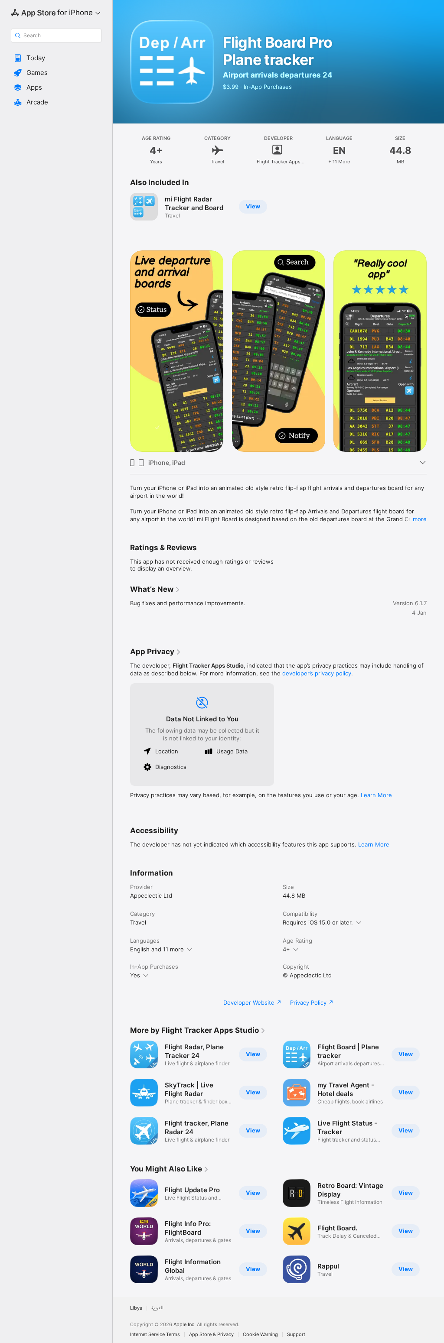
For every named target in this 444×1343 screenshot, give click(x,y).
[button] (56, 58)
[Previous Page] (121, 351)
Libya (136, 1308)
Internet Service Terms (155, 1334)
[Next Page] (435, 351)
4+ (286, 949)
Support (296, 1334)
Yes (135, 975)
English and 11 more (157, 949)
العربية (157, 1308)
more (420, 519)
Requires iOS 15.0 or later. (318, 922)
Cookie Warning (260, 1334)
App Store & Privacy (211, 1334)
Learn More (376, 795)
